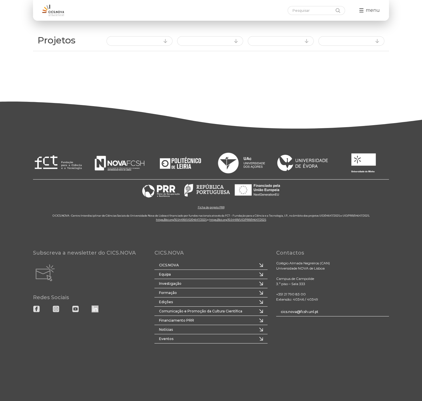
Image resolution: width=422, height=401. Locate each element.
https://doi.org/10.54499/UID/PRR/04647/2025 (237, 219)
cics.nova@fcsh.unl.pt (299, 312)
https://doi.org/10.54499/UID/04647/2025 (181, 219)
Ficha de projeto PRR (211, 207)
